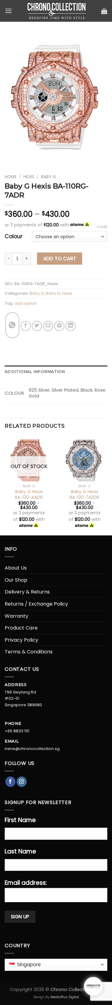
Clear (102, 227)
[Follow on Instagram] (21, 781)
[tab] (56, 372)
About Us (16, 567)
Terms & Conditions (29, 651)
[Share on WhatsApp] (12, 325)
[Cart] (104, 11)
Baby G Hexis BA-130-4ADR (29, 494)
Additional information (35, 371)
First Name (20, 820)
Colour (13, 236)
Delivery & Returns (27, 591)
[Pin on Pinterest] (59, 326)
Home (10, 177)
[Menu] (8, 10)
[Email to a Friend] (48, 326)
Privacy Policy (21, 639)
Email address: (26, 883)
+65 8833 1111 (17, 731)
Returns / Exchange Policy (36, 603)
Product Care (21, 627)
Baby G (48, 177)
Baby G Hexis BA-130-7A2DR (84, 494)
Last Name (20, 851)
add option (25, 303)
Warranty (16, 616)
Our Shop (16, 580)
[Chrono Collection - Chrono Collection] (56, 10)
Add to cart (59, 258)
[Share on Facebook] (26, 326)
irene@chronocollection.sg (32, 748)
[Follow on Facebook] (10, 781)
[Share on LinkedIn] (70, 326)
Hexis (28, 177)
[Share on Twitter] (37, 326)
